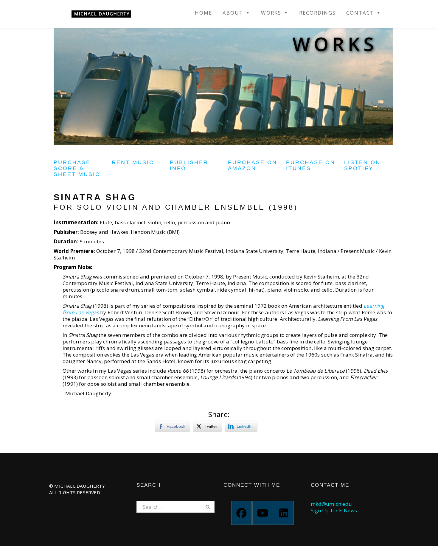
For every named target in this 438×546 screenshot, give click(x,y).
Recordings (317, 13)
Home (203, 13)
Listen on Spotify (362, 165)
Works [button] (271, 13)
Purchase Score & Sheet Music (77, 168)
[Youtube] (262, 513)
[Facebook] (241, 513)
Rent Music (133, 162)
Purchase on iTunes (310, 165)
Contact (360, 13)
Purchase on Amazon (252, 165)
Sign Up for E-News (334, 510)
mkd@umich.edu (331, 503)
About (233, 13)
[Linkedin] (284, 513)
